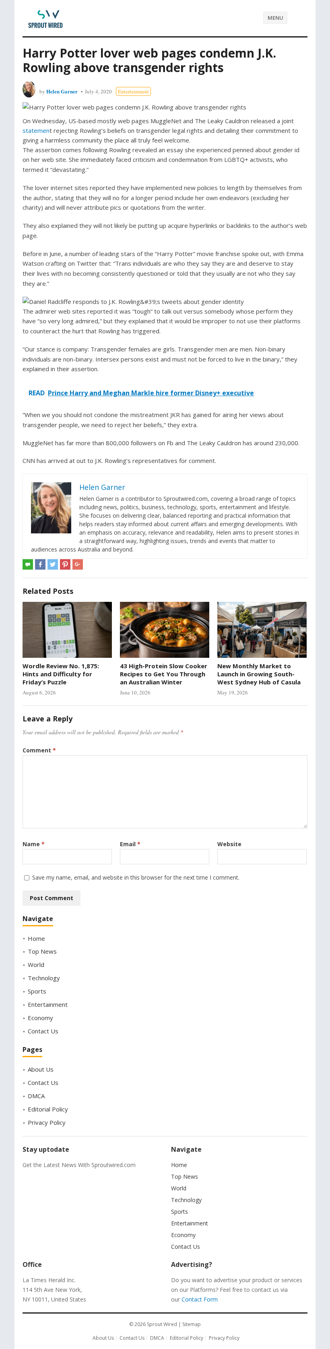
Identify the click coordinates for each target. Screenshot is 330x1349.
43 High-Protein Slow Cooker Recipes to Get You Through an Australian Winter (163, 674)
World (36, 965)
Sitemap (191, 1324)
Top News (42, 951)
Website (229, 844)
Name (34, 844)
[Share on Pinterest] (65, 564)
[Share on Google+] (77, 564)
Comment (39, 750)
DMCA (36, 1096)
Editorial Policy (48, 1109)
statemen (36, 130)
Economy (40, 1018)
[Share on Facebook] (40, 564)
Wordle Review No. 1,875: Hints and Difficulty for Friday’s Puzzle (61, 674)
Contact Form (200, 1299)
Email (130, 844)
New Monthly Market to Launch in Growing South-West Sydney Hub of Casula (259, 674)
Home (36, 938)
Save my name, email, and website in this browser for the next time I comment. (135, 877)
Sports (37, 991)
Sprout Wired (162, 1324)
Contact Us (43, 1031)
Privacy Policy (47, 1122)
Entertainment (133, 91)
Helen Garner (62, 91)
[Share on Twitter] (52, 564)
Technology (44, 978)
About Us (41, 1069)
